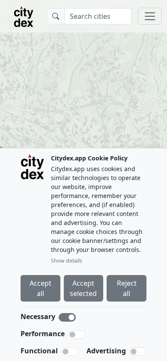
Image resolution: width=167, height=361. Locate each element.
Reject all (127, 288)
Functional (39, 350)
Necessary (38, 316)
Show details (66, 260)
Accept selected (83, 288)
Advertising (106, 350)
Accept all (40, 288)
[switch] (76, 334)
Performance (43, 333)
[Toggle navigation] (150, 16)
